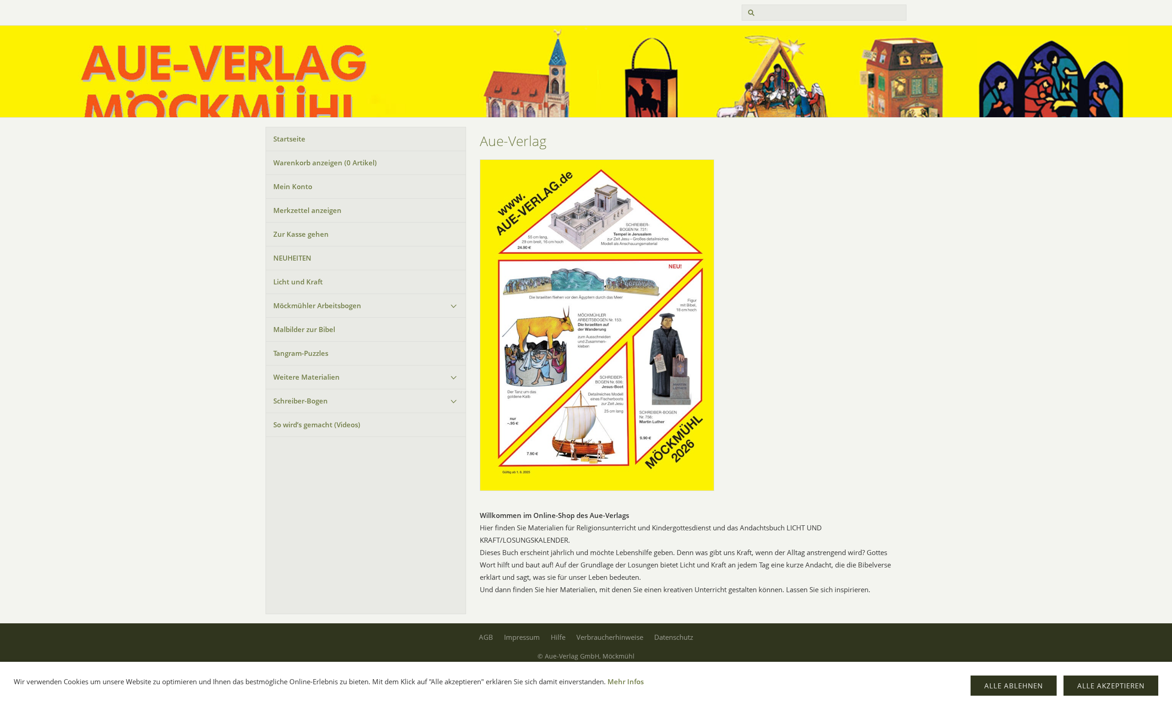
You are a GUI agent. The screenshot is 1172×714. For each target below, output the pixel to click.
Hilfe (558, 637)
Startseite (289, 138)
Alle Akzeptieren (1111, 685)
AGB (486, 637)
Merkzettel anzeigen (307, 210)
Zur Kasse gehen (301, 234)
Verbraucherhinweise (609, 637)
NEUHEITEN (292, 257)
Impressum (522, 637)
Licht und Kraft (298, 281)
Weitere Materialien (306, 377)
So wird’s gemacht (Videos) (316, 424)
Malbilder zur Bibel (304, 329)
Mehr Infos (626, 681)
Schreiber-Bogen (300, 400)
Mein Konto (292, 186)
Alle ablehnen (1013, 685)
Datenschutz (673, 637)
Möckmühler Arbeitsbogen (317, 305)
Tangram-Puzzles (300, 353)
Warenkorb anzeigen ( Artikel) (325, 162)
